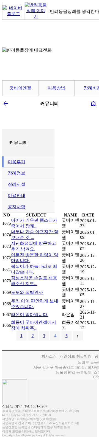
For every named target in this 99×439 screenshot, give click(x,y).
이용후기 (16, 161)
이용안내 (16, 195)
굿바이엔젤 (20, 88)
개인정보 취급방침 (76, 356)
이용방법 (56, 88)
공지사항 (16, 206)
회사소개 (49, 356)
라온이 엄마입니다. (29, 314)
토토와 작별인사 (27, 292)
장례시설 (16, 184)
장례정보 (16, 173)
